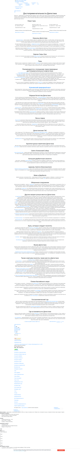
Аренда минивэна (17, 394)
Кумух (17, 201)
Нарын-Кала (32, 184)
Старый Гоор (23, 188)
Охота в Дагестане (17, 387)
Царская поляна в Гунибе (21, 270)
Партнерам (16, 400)
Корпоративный (17, 329)
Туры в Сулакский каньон (19, 374)
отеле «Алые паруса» (34, 295)
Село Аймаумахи (18, 317)
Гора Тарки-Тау (19, 73)
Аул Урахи (17, 236)
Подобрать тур (18, 8)
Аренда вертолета (17, 396)
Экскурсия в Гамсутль (18, 357)
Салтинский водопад (42, 97)
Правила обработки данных (19, 405)
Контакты (16, 330)
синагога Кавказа (28, 160)
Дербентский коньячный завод (52, 301)
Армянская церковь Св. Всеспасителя (22, 168)
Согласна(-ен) (61, 450)
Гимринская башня (19, 217)
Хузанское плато (18, 107)
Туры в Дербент (17, 372)
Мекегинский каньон (31, 48)
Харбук (17, 199)
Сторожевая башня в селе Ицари (23, 206)
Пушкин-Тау (40, 82)
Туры (15, 326)
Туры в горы (16, 379)
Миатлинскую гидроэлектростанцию (41, 132)
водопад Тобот (39, 108)
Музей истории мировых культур (22, 268)
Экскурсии (16, 327)
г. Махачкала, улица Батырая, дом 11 (21, 344)
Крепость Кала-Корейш (19, 209)
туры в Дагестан (25, 407)
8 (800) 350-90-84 (17, 340)
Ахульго (31, 264)
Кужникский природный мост (40, 87)
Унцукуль (39, 231)
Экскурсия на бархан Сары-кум (20, 354)
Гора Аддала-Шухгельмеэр (24, 72)
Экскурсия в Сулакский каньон (20, 352)
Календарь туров (17, 389)
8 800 (18, 6)
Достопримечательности (19, 398)
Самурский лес (35, 124)
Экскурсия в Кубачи (18, 359)
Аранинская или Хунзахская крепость (22, 213)
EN (21, 6)
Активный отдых (17, 328)
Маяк (44, 178)
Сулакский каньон (19, 39)
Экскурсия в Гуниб (17, 361)
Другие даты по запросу (19, 32)
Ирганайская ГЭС (18, 138)
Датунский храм (19, 219)
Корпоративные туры (18, 383)
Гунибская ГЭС (41, 103)
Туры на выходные (17, 378)
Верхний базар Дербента (35, 306)
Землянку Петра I (31, 259)
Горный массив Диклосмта (20, 77)
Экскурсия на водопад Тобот (19, 365)
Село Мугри (18, 239)
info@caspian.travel (17, 342)
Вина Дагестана (17, 367)
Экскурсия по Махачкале (19, 363)
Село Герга (23, 239)
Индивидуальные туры (18, 381)
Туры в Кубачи (17, 376)
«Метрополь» (36, 313)
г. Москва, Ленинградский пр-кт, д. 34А (35, 344)
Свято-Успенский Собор (18, 152)
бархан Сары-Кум (37, 56)
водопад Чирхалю (55, 104)
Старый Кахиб (18, 196)
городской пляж (36, 283)
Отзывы (15, 392)
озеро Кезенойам (33, 111)
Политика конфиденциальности (20, 403)
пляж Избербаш (38, 290)
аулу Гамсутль (17, 146)
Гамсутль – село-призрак (34, 227)
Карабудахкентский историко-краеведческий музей (25, 251)
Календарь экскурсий (18, 368)
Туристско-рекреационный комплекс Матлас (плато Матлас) (26, 275)
